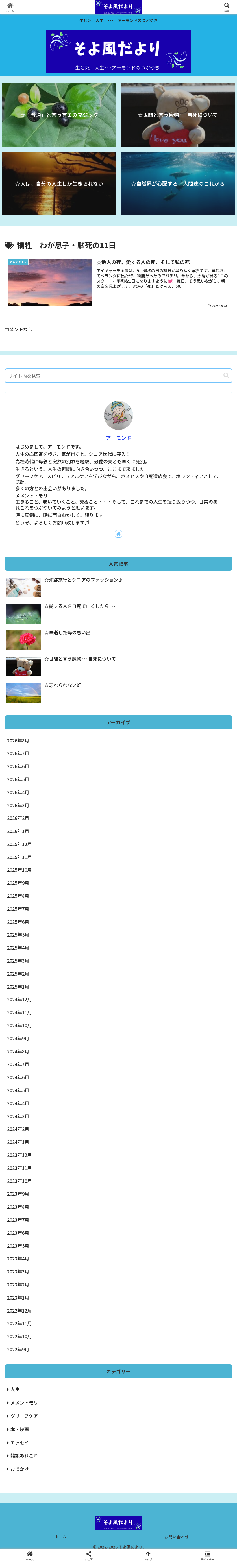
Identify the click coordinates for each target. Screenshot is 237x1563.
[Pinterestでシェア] (92, 1496)
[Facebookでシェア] (39, 1481)
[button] (226, 375)
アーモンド (119, 437)
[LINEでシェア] (39, 1496)
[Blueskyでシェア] (145, 1465)
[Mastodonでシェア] (92, 1465)
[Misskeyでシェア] (197, 1465)
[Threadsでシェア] (92, 1481)
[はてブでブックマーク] (197, 1481)
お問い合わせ (176, 1537)
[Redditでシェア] (145, 1481)
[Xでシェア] (39, 1465)
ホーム (60, 1537)
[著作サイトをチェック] (118, 534)
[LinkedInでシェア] (145, 1496)
